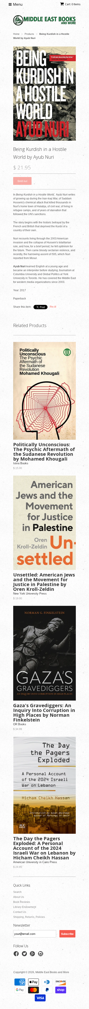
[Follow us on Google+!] (33, 955)
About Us (18, 897)
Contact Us (19, 912)
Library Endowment (24, 907)
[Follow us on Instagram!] (41, 955)
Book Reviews (21, 902)
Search (17, 892)
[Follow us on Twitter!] (25, 955)
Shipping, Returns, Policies (29, 917)
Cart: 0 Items (72, 4)
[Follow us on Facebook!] (17, 955)
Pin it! (53, 306)
